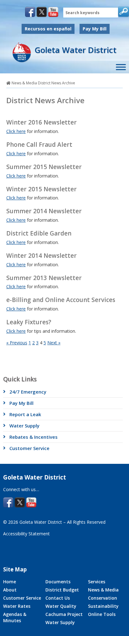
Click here (16, 131)
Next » (53, 343)
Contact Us (57, 598)
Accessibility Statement (26, 534)
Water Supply (24, 425)
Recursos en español (48, 29)
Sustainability (103, 606)
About (10, 590)
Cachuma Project (64, 614)
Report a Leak (25, 414)
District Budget (62, 590)
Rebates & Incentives (33, 437)
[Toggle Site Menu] (121, 67)
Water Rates (16, 606)
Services (96, 582)
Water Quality (60, 606)
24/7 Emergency (27, 392)
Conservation (102, 598)
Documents (57, 582)
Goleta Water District (75, 50)
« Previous (16, 343)
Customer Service (29, 448)
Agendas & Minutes (14, 617)
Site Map (15, 569)
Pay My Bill (94, 29)
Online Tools (102, 614)
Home (9, 582)
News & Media (24, 83)
